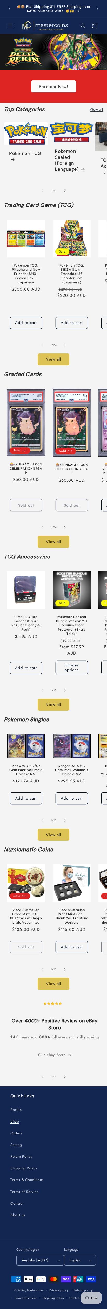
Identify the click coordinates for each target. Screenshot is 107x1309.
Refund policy (83, 1290)
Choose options (72, 667)
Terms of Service (24, 1191)
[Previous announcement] (9, 9)
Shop (14, 1121)
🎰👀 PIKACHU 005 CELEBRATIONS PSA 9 (26, 468)
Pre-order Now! (53, 86)
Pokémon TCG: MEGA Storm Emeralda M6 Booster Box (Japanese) (71, 273)
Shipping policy (53, 1298)
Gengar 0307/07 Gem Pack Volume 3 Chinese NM (71, 770)
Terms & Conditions (27, 1179)
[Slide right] (65, 190)
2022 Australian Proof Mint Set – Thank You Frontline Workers (71, 916)
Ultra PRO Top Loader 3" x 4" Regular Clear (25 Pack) (26, 623)
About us (17, 1215)
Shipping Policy (23, 1168)
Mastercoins (35, 1290)
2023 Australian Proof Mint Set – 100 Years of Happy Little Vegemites (26, 916)
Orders (16, 1133)
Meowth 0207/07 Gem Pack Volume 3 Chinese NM (26, 770)
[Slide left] (42, 190)
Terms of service (26, 1298)
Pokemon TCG (25, 153)
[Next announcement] (97, 9)
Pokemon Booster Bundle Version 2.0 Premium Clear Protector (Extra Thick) (71, 625)
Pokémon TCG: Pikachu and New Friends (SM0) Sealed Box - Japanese (26, 273)
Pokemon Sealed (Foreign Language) (67, 160)
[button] (10, 26)
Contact (16, 1203)
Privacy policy (59, 1290)
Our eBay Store (52, 1055)
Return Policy (21, 1156)
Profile (16, 1109)
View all (96, 109)
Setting (16, 1144)
